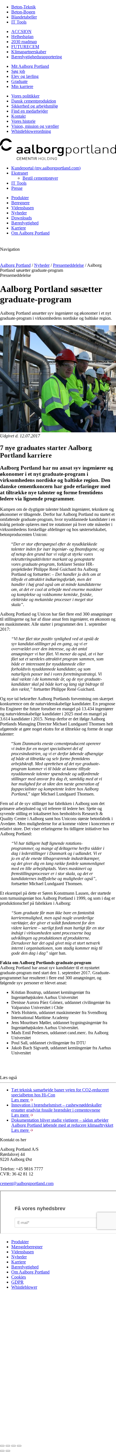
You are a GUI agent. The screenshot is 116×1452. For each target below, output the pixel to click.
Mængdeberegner (27, 1246)
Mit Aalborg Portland (30, 66)
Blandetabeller (24, 17)
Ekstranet (19, 173)
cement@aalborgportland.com (26, 1183)
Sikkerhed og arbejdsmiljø (34, 106)
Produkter (20, 197)
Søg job (18, 71)
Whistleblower (24, 1287)
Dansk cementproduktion (33, 101)
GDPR (17, 1282)
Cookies (18, 1277)
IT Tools (18, 22)
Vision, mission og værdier (35, 126)
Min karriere (22, 86)
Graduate (19, 81)
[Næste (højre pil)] (8, 1451)
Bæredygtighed (25, 223)
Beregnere (20, 202)
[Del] (8, 1446)
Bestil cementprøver (40, 178)
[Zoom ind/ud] (19, 1446)
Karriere (18, 228)
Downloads (21, 217)
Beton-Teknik (23, 6)
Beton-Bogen (23, 12)
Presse (17, 188)
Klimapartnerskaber (28, 51)
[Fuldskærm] (13, 1446)
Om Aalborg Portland (30, 233)
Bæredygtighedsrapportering (36, 56)
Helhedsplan (22, 36)
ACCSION (21, 31)
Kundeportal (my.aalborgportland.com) (46, 168)
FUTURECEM (25, 46)
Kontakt (18, 116)
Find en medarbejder (29, 111)
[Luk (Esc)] (2, 1446)
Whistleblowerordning (31, 131)
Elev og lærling (25, 76)
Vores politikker (25, 96)
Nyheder (19, 212)
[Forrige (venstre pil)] (2, 1451)
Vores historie (23, 121)
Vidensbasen (22, 207)
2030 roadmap (24, 41)
